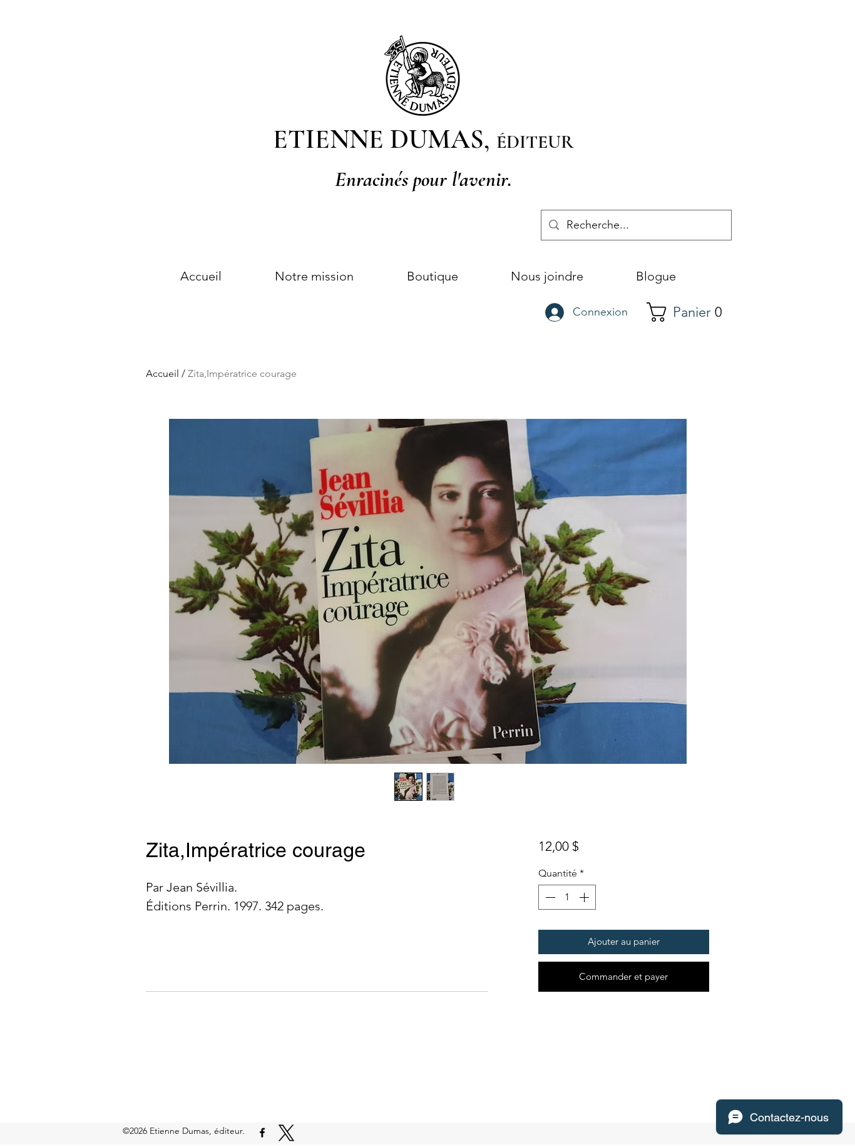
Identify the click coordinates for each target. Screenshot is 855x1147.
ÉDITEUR (535, 141)
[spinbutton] (567, 897)
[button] (690, 312)
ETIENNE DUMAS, (384, 139)
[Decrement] (549, 897)
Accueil (162, 373)
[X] (286, 1132)
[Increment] (585, 897)
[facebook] (262, 1132)
